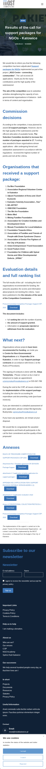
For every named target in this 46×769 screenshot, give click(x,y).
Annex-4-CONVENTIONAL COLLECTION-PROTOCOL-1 (22, 504)
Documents (7, 687)
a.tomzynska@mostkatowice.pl (16, 381)
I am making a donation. (13, 629)
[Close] (43, 736)
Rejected (23, 764)
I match (23, 757)
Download (13, 307)
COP (5, 649)
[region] (23, 751)
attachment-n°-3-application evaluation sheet (18, 495)
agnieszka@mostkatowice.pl (25, 412)
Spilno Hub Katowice (11, 655)
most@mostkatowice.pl (18, 732)
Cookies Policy (9, 613)
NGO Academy (9, 652)
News (23, 20)
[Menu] (42, 4)
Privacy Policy (9, 610)
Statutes (6, 694)
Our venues (7, 646)
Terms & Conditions (11, 616)
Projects (6, 684)
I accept (23, 751)
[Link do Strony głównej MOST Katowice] (9, 4)
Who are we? (8, 642)
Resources (7, 690)
